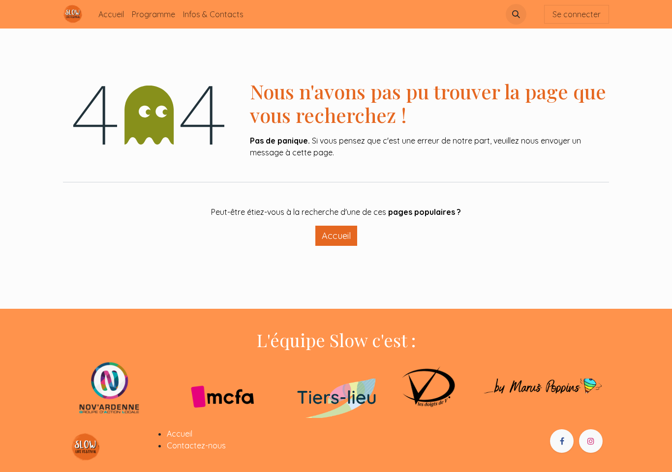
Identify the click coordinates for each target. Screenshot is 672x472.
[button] (516, 14)
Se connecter (576, 14)
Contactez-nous (196, 445)
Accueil (336, 235)
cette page (312, 152)
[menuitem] (111, 14)
